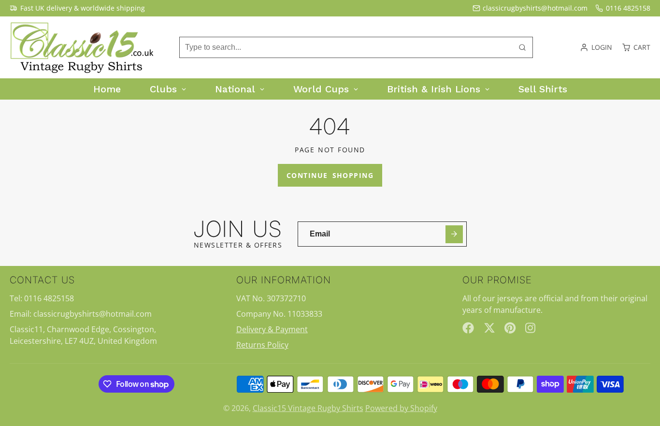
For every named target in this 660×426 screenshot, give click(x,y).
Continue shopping (330, 175)
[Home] (82, 47)
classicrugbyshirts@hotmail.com (535, 8)
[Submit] (454, 234)
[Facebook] (468, 328)
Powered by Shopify (401, 408)
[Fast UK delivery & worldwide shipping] (77, 8)
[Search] (522, 47)
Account (596, 47)
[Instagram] (531, 328)
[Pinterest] (510, 328)
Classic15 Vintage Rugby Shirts (308, 408)
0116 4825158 (628, 8)
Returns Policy (262, 344)
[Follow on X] (489, 328)
